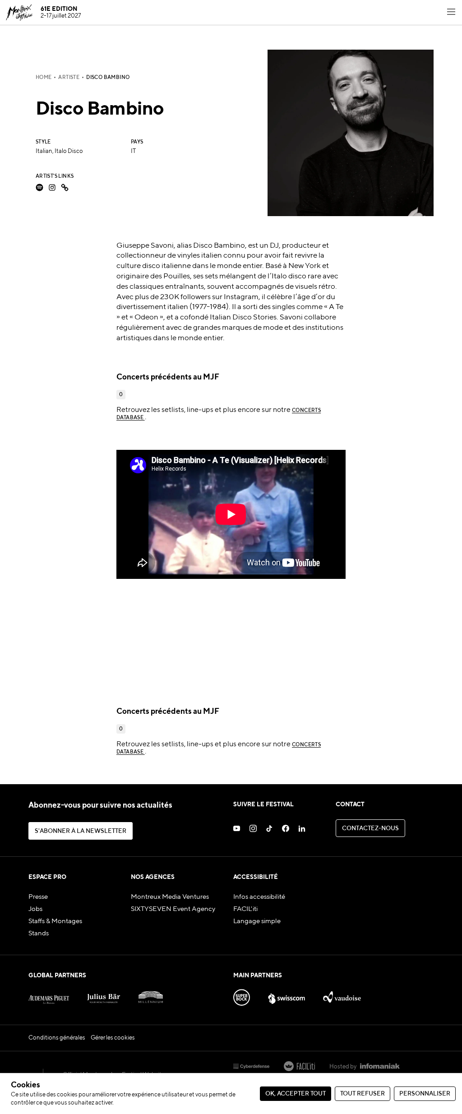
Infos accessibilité (259, 896)
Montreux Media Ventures (170, 896)
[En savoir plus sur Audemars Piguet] (48, 995)
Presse (38, 896)
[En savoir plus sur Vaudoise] (342, 995)
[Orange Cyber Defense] (251, 1067)
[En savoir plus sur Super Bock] (241, 995)
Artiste (68, 77)
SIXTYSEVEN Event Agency (173, 909)
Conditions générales (56, 1038)
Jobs (35, 909)
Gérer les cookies (113, 1038)
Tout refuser (362, 1094)
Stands (38, 933)
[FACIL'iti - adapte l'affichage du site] (299, 1067)
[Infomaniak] (380, 1067)
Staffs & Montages (55, 921)
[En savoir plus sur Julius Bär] (103, 995)
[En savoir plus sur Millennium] (151, 995)
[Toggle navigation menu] (451, 12)
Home (44, 77)
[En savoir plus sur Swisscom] (286, 995)
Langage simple (257, 921)
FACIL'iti (245, 909)
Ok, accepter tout (295, 1094)
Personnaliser (424, 1094)
